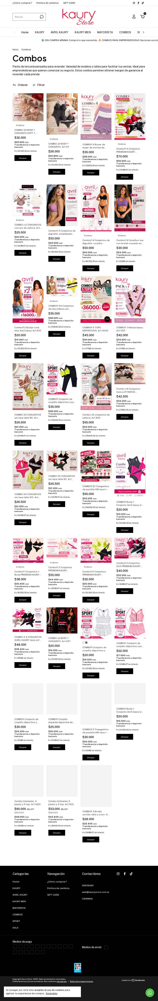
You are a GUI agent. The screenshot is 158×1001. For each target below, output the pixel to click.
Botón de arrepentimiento (81, 981)
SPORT (16, 921)
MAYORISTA (105, 32)
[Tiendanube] (133, 980)
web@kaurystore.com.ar (95, 892)
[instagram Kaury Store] (134, 3)
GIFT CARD (69, 3)
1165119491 (87, 885)
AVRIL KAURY (59, 32)
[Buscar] (41, 17)
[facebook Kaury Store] (138, 3)
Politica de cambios (47, 3)
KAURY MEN (83, 32)
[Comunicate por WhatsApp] (149, 992)
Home (25, 32)
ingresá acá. (61, 981)
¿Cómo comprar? (22, 3)
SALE (15, 927)
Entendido (51, 993)
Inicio (15, 49)
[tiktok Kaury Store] (143, 3)
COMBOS (125, 32)
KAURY (39, 32)
